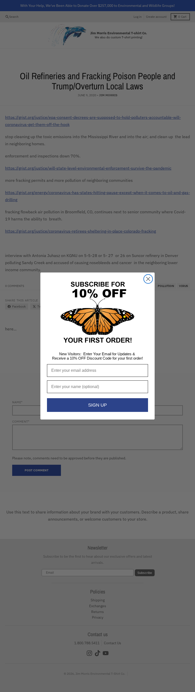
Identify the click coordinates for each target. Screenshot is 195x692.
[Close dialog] (148, 279)
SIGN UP (97, 405)
